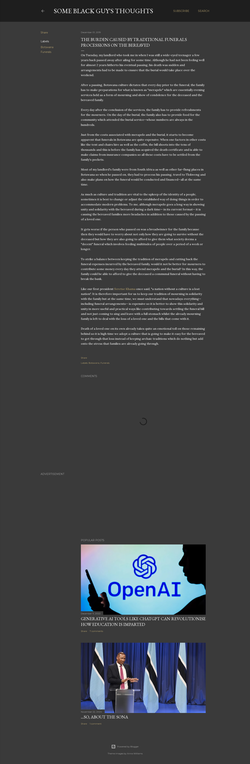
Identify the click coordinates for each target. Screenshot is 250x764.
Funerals (46, 52)
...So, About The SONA (104, 717)
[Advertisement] (125, 503)
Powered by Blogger (128, 746)
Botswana (47, 47)
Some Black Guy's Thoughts (103, 11)
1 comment (96, 723)
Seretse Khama (124, 289)
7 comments (96, 631)
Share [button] (44, 32)
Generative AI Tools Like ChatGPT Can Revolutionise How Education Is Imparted (143, 621)
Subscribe (181, 11)
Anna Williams (135, 753)
